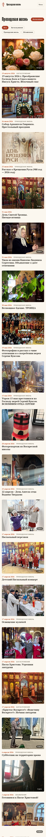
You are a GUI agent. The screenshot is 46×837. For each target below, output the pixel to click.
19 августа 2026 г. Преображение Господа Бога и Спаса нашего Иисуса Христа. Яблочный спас (21, 79)
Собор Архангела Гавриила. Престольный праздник (18, 125)
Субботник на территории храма (21, 755)
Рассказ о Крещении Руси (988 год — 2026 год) (22, 171)
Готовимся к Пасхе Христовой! (20, 797)
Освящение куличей (14, 622)
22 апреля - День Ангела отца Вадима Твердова (19, 493)
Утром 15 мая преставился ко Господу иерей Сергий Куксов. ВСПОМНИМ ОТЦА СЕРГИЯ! (19, 401)
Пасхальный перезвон (15, 537)
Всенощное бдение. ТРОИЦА (19, 308)
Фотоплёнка (37, 19)
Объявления (28, 32)
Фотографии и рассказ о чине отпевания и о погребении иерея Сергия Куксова (21, 353)
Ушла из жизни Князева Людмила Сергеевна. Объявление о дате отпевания (22, 262)
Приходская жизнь (11, 32)
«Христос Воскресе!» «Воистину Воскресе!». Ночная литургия (20, 711)
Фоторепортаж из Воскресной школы (19, 448)
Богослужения (17, 28)
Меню (41, 5)
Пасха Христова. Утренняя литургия (17, 666)
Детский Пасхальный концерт (20, 579)
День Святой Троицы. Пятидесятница (14, 216)
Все (5, 28)
